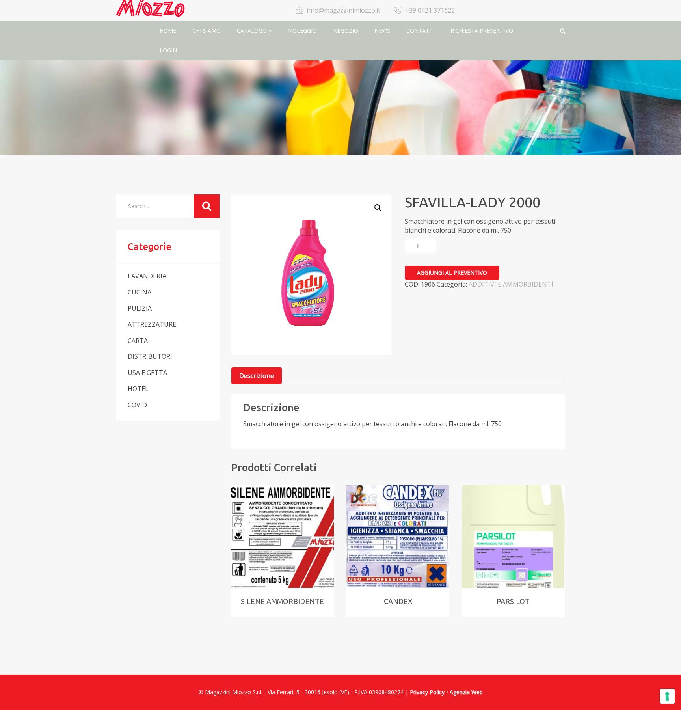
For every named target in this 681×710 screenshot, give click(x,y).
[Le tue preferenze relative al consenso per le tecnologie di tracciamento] (667, 696)
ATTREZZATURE (152, 324)
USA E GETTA (147, 372)
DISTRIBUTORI (150, 356)
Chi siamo (206, 30)
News (382, 30)
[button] (378, 208)
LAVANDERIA (147, 276)
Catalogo (252, 30)
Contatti (420, 30)
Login (168, 50)
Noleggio (302, 30)
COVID (137, 405)
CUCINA (139, 292)
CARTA (138, 340)
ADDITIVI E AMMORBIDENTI (511, 284)
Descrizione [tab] (256, 375)
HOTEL (138, 388)
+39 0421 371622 (430, 10)
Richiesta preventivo (481, 30)
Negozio (345, 30)
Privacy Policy (427, 692)
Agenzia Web (466, 692)
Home (168, 30)
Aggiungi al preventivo (452, 272)
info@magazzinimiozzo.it (343, 10)
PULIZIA (140, 308)
